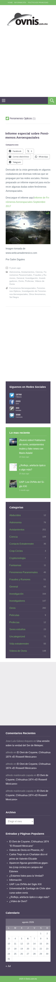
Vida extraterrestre (19, 643)
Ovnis (21, 281)
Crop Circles (16, 551)
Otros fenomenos (37, 294)
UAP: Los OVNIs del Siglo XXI (31, 484)
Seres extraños (17, 629)
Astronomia (14, 272)
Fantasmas (15, 565)
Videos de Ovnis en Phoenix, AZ (26, 850)
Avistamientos (27, 272)
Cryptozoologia (17, 558)
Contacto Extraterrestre (21, 544)
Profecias (29, 281)
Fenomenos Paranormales (23, 572)
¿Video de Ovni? (18, 901)
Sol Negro (14, 297)
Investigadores (17, 601)
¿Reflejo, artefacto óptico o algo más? (32, 467)
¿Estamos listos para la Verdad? (26, 875)
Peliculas (14, 615)
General (20, 278)
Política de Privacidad (38, 2)
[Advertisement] (28, 61)
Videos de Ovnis (18, 651)
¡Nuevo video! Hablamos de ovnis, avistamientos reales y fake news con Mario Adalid (32, 446)
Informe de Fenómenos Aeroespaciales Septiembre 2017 (28, 201)
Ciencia (39, 272)
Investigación (31, 278)
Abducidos (15, 515)
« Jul (8, 966)
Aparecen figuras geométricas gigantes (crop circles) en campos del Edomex (28, 867)
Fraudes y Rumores (19, 579)
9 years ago (15, 268)
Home (10, 2)
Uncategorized (17, 636)
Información (20, 2)
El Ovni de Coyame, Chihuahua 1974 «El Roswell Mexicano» (27, 779)
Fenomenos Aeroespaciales (22, 288)
